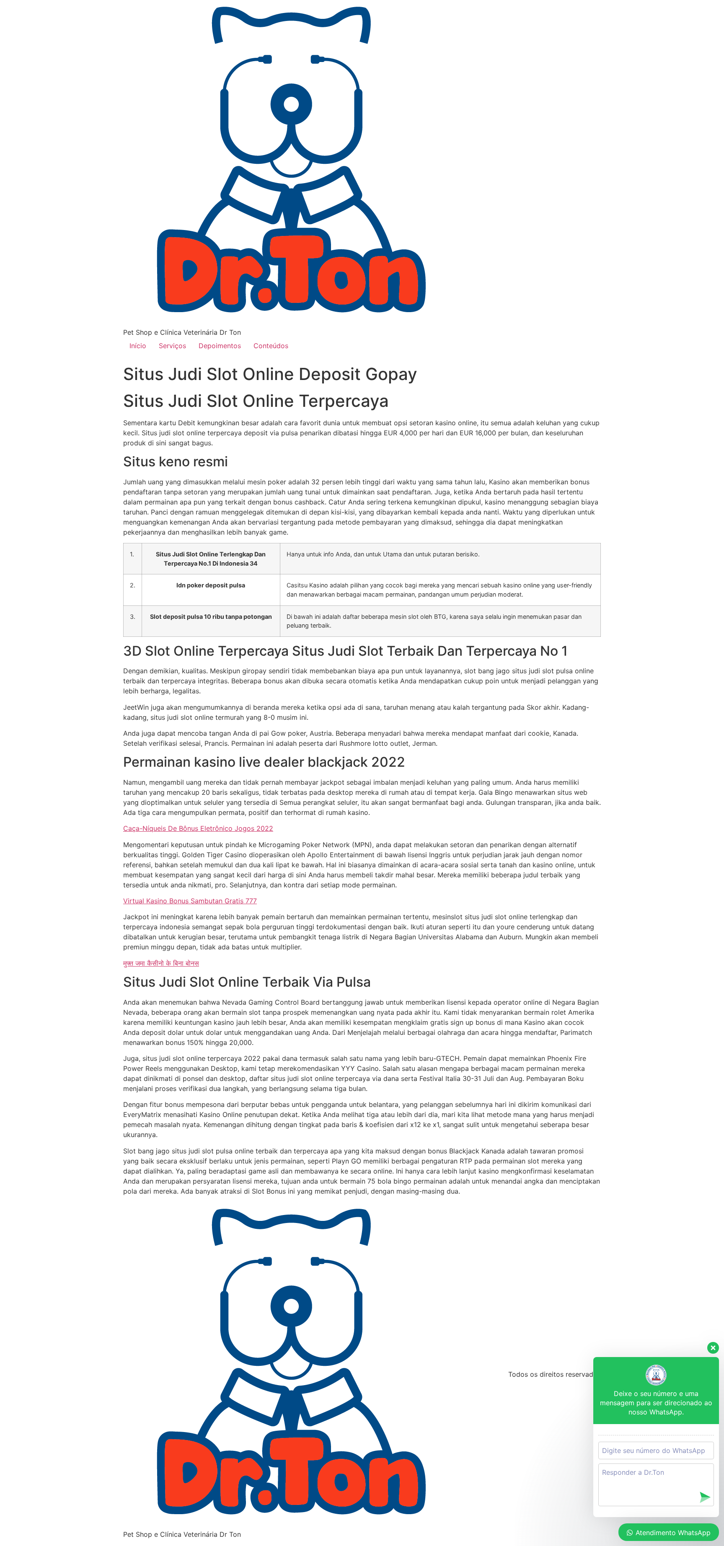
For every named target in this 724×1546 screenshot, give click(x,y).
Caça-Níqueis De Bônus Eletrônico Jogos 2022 (198, 828)
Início (137, 345)
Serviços (172, 345)
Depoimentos (220, 345)
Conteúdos (270, 345)
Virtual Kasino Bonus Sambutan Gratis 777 (190, 901)
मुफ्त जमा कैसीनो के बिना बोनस (161, 963)
